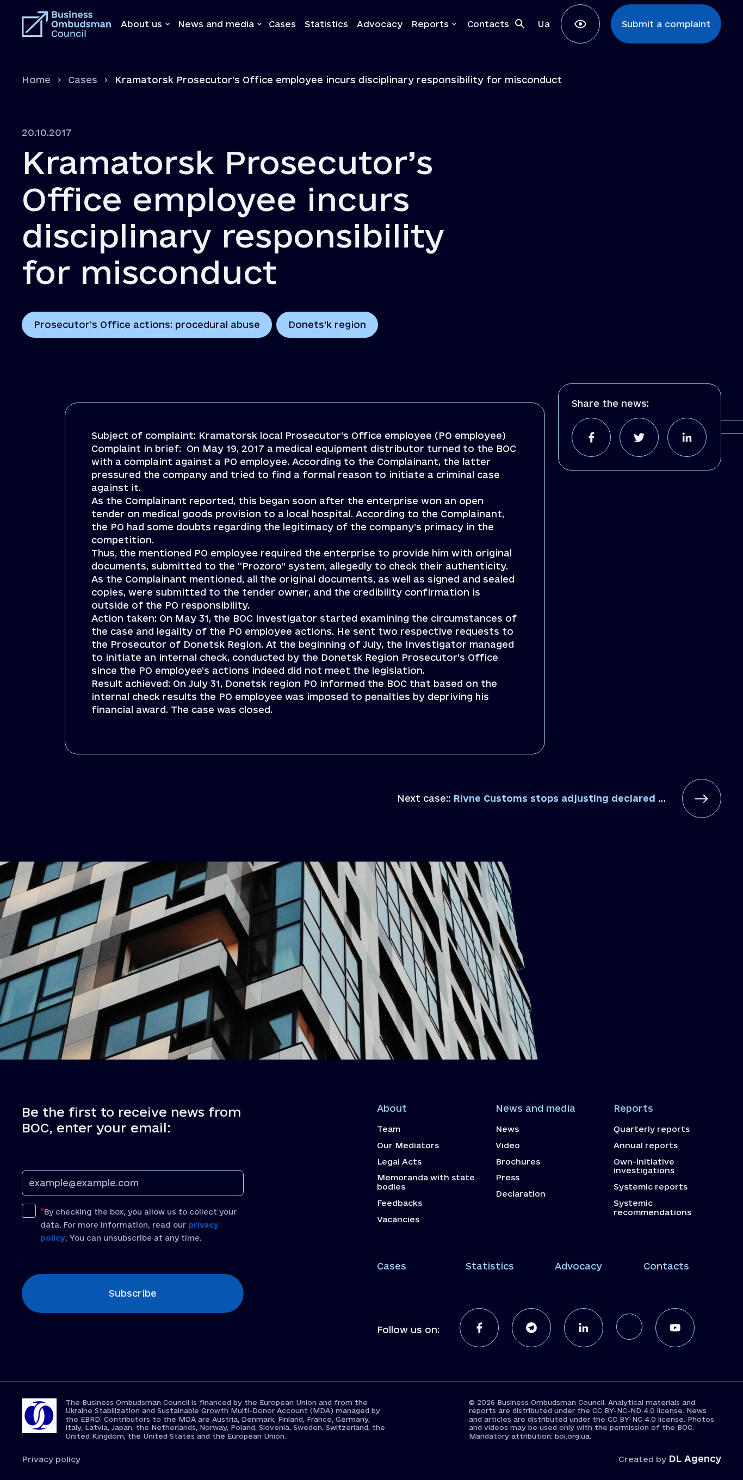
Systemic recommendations (652, 1208)
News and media (535, 1108)
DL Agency (694, 1458)
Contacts (666, 1266)
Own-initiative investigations (644, 1166)
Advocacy (578, 1266)
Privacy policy (51, 1459)
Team (388, 1129)
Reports (633, 1108)
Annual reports (646, 1145)
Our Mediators (408, 1145)
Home (36, 80)
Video (508, 1145)
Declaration (521, 1194)
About (392, 1108)
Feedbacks (399, 1203)
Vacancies (398, 1219)
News (507, 1129)
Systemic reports (651, 1186)
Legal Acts (399, 1161)
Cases (82, 80)
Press (507, 1177)
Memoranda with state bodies (426, 1182)
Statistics (490, 1266)
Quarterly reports (652, 1129)
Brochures (518, 1161)
